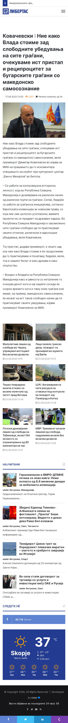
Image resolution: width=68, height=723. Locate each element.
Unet (34, 697)
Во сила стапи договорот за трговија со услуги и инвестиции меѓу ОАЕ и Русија (41, 580)
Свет (23, 526)
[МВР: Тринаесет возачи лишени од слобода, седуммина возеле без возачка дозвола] (50, 416)
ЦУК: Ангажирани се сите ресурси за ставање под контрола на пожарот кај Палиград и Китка (50, 391)
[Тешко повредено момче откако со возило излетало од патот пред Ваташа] (18, 372)
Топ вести (33, 526)
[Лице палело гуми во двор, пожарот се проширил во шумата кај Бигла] (50, 332)
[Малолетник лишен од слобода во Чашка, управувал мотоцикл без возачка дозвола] (18, 332)
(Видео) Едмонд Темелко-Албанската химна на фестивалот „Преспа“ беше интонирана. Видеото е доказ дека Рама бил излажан (40, 514)
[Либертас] (15, 11)
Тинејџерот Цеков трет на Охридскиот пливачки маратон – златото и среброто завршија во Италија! (41, 549)
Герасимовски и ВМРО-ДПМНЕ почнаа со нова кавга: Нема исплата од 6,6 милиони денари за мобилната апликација (42, 480)
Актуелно (14, 490)
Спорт (24, 559)
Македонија (27, 490)
